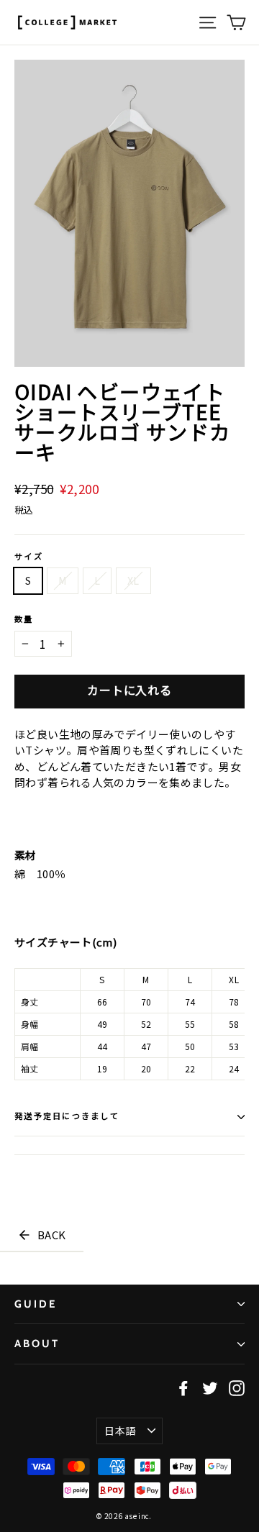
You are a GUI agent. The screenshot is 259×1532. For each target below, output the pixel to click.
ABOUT (37, 1343)
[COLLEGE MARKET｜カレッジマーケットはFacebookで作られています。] (183, 1387)
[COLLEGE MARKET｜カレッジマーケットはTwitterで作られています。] (210, 1387)
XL (133, 580)
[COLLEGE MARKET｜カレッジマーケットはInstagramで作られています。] (237, 1387)
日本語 (119, 1430)
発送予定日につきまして (66, 1116)
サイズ (28, 557)
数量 (24, 620)
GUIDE (35, 1304)
